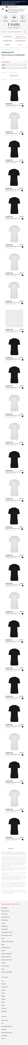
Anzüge (3, 923)
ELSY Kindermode (5, 947)
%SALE (20, 45)
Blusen (2, 938)
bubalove (3, 999)
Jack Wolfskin (4, 987)
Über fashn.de (4, 1020)
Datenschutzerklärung (6, 1032)
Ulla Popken (4, 1011)
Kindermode (7, 41)
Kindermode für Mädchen (7, 941)
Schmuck (3, 950)
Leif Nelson (4, 1008)
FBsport (3, 993)
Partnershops (4, 1035)
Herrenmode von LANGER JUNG (7, 869)
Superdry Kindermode (6, 959)
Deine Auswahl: (5, 72)
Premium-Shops (17, 875)
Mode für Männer (5, 910)
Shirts (13, 49)
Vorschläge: (4, 79)
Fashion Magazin (5, 965)
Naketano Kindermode (6, 953)
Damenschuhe (4, 920)
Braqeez (3, 996)
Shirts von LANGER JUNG (15, 79)
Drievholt (3, 962)
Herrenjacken (4, 929)
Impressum (3, 1029)
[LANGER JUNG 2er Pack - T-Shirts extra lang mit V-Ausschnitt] (22, 106)
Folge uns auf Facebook (12, 6)
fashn (2, 49)
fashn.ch (3, 1038)
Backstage (3, 983)
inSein (2, 969)
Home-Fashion (20, 41)
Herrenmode (20, 36)
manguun (3, 990)
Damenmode (7, 36)
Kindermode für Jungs (6, 935)
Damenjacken (4, 926)
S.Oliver (3, 1002)
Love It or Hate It (14, 27)
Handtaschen (4, 914)
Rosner (3, 1005)
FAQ (2, 1023)
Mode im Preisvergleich (6, 972)
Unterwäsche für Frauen (7, 932)
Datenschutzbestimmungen (7, 4)
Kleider (3, 944)
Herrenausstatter (5, 917)
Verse (2, 980)
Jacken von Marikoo (6, 956)
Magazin (5, 21)
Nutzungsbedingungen (6, 1026)
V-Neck (17, 49)
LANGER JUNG (9, 103)
